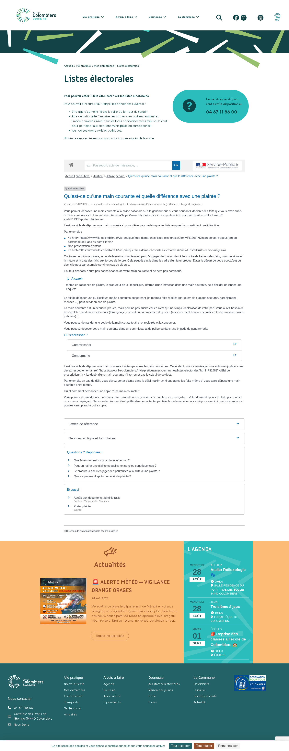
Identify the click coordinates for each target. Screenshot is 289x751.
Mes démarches (104, 65)
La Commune (186, 17)
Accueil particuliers (77, 176)
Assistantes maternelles (164, 684)
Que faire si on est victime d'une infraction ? (102, 460)
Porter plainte (82, 506)
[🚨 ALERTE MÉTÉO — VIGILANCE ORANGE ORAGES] (63, 600)
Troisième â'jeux (225, 607)
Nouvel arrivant (74, 684)
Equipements (112, 702)
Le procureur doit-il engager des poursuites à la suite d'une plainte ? (117, 471)
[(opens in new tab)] (277, 16)
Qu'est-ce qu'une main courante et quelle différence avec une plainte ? (173, 176)
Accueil (68, 65)
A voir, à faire (124, 17)
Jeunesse (155, 17)
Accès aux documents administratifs (97, 497)
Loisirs (152, 702)
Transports (71, 702)
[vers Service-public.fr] (217, 166)
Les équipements (204, 696)
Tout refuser (204, 745)
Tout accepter (180, 745)
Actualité (199, 702)
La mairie (199, 690)
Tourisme (109, 690)
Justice (98, 176)
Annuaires (70, 714)
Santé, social (72, 708)
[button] (102, 17)
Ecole (152, 696)
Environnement (74, 696)
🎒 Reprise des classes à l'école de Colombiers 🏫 (228, 639)
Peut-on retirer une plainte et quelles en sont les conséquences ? (115, 465)
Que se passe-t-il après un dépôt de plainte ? (102, 476)
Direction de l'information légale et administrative (92, 531)
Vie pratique (91, 17)
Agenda (108, 684)
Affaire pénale (116, 176)
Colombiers (201, 684)
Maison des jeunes (160, 690)
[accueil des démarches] (71, 164)
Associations (112, 696)
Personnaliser (228, 745)
